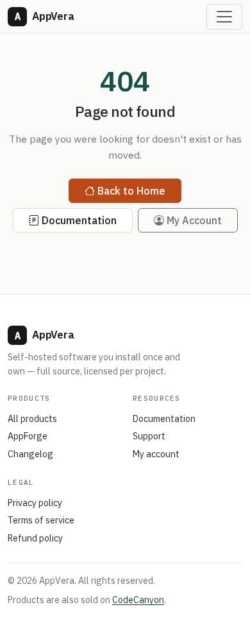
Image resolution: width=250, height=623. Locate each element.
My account (156, 454)
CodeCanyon (138, 600)
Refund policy (35, 538)
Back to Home (131, 190)
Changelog (30, 454)
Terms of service (41, 520)
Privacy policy (35, 503)
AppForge (27, 436)
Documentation (79, 220)
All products (32, 419)
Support (149, 436)
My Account (194, 220)
